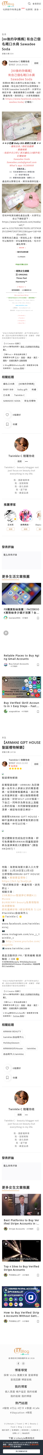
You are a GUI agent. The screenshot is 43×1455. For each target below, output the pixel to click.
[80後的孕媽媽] (27, 383)
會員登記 (36, 3)
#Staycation (17, 1412)
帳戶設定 (21, 1391)
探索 (6, 1375)
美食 (29, 357)
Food (14, 1427)
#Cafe (36, 1408)
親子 (35, 357)
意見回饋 (16, 1379)
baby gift (22, 389)
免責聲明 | (17, 1430)
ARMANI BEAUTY (12, 1031)
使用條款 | (26, 1430)
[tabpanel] (21, 15)
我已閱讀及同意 (21, 1451)
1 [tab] (16, 18)
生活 (4, 34)
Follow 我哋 (18, 368)
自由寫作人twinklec (13, 1053)
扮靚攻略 (13, 360)
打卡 (17, 357)
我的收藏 (32, 1391)
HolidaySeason (11, 1042)
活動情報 (23, 360)
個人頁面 (10, 1391)
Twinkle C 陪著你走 (19, 61)
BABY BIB (8, 389)
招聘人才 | (17, 1433)
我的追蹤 (16, 1396)
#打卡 (21, 1408)
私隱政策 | (36, 1430)
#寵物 (6, 1408)
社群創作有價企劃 (12, 9)
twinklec (31, 1048)
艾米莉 (11, 525)
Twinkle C (19, 395)
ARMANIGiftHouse (13, 1048)
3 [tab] (23, 18)
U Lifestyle (10, 1423)
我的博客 (27, 1396)
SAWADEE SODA (11, 400)
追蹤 (36, 63)
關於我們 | (7, 1430)
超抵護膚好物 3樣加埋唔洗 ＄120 (21, 909)
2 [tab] (20, 18)
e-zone (28, 1427)
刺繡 (34, 389)
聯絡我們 (26, 1433)
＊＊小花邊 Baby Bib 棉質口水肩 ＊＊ (21, 143)
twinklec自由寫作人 (13, 1037)
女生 (4, 737)
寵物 (5, 360)
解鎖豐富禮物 (18, 877)
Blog (21, 1427)
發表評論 (10, 554)
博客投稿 (27, 1379)
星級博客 (33, 1375)
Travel (20, 1423)
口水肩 (6, 395)
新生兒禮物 (30, 400)
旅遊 (23, 357)
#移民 (29, 1412)
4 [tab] (27, 18)
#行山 (13, 1408)
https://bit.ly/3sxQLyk (17, 881)
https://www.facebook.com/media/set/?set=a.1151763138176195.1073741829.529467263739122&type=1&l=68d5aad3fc (21, 228)
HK (27, 1423)
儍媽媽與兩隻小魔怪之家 (25, 525)
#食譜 (28, 1408)
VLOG (13, 1375)
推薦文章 (22, 1375)
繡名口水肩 (9, 383)
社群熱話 (30, 9)
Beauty (34, 1423)
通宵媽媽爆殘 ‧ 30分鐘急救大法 (21, 290)
